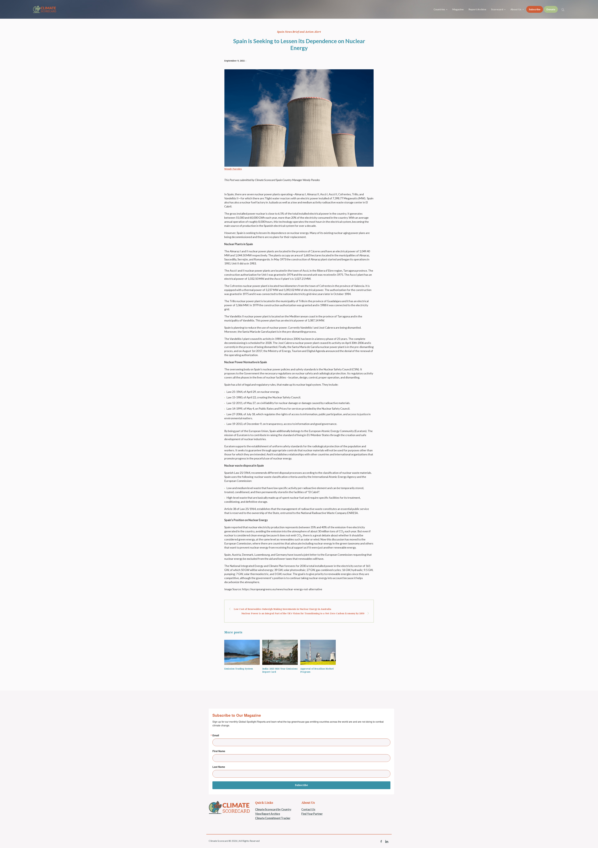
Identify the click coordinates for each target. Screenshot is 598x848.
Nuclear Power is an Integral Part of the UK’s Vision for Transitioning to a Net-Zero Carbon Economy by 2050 (302, 613)
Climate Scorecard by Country (273, 809)
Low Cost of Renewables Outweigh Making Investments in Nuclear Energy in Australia (282, 609)
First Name (218, 751)
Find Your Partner (312, 813)
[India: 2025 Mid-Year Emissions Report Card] (280, 652)
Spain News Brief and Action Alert (299, 31)
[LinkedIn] (386, 841)
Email (215, 735)
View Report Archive (267, 813)
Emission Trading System (238, 668)
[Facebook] (381, 841)
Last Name (218, 767)
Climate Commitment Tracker (272, 818)
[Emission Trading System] (242, 652)
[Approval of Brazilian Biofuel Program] (318, 652)
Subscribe (301, 785)
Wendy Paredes (233, 169)
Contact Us (308, 809)
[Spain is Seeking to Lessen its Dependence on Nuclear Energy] (299, 117)
